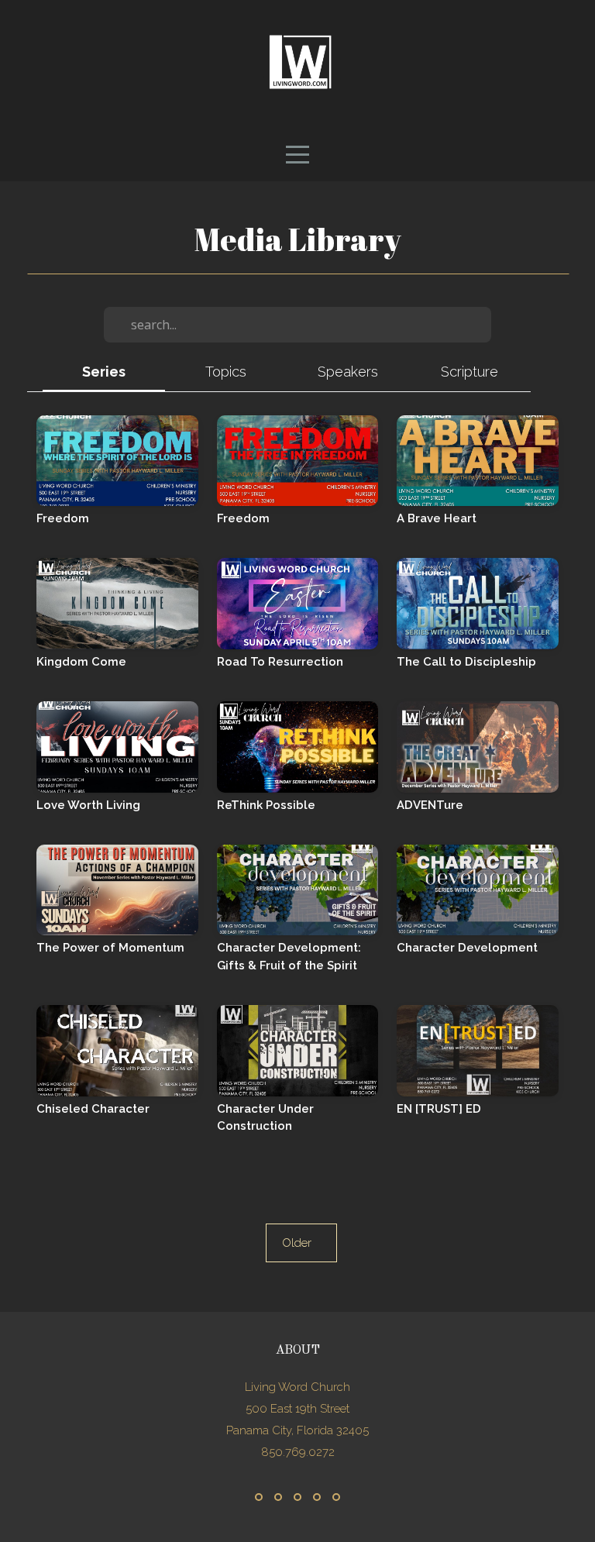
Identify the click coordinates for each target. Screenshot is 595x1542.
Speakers (348, 371)
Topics (225, 371)
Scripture (469, 371)
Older (301, 1243)
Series (104, 371)
